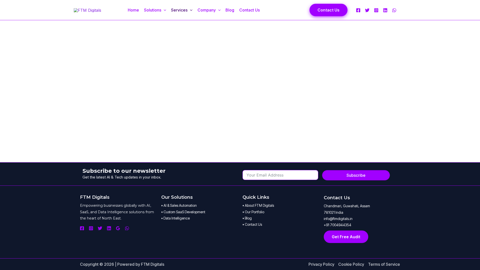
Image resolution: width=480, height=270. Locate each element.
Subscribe (356, 175)
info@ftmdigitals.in (338, 218)
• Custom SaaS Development (183, 212)
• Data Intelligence (175, 218)
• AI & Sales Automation (179, 205)
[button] (163, 10)
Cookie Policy (351, 264)
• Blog (247, 218)
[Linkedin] (385, 10)
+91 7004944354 (337, 225)
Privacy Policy (321, 264)
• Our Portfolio (253, 212)
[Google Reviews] (118, 228)
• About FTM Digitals (258, 205)
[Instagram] (376, 10)
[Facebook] (358, 10)
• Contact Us (252, 224)
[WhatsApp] (394, 10)
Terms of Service (384, 264)
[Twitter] (367, 10)
